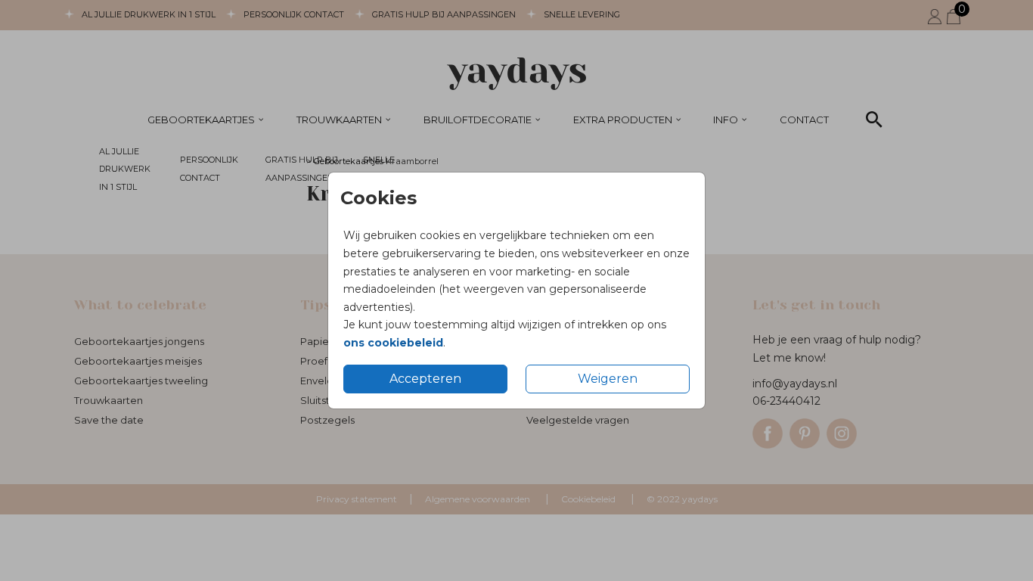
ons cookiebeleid (393, 343)
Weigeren (607, 378)
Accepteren (425, 378)
